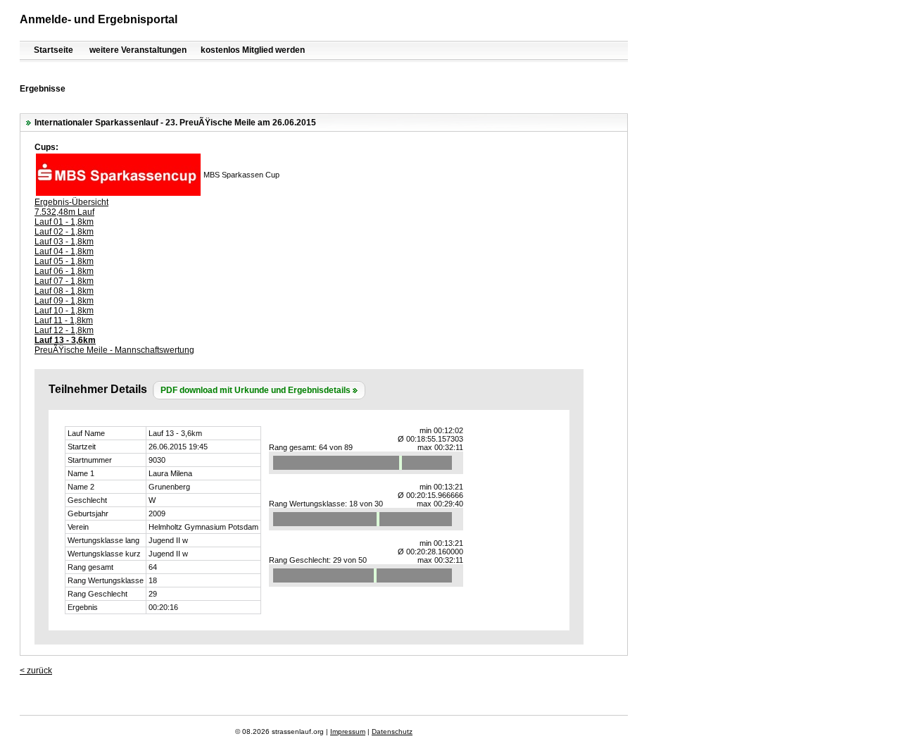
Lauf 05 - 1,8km (64, 261)
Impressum (347, 731)
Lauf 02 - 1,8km (64, 232)
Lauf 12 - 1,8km (64, 330)
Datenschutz (392, 731)
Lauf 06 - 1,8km (64, 271)
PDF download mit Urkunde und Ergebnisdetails (255, 390)
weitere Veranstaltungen (138, 50)
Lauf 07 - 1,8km (64, 281)
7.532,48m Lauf (64, 212)
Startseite (53, 50)
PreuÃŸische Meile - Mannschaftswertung (114, 350)
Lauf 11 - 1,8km (63, 320)
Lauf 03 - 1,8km (64, 242)
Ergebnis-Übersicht (71, 202)
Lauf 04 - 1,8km (64, 251)
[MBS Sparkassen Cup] (118, 193)
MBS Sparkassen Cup (241, 174)
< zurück (36, 670)
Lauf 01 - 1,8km (64, 222)
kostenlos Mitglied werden (253, 50)
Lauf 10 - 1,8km (64, 311)
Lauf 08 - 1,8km (64, 291)
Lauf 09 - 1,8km (64, 301)
